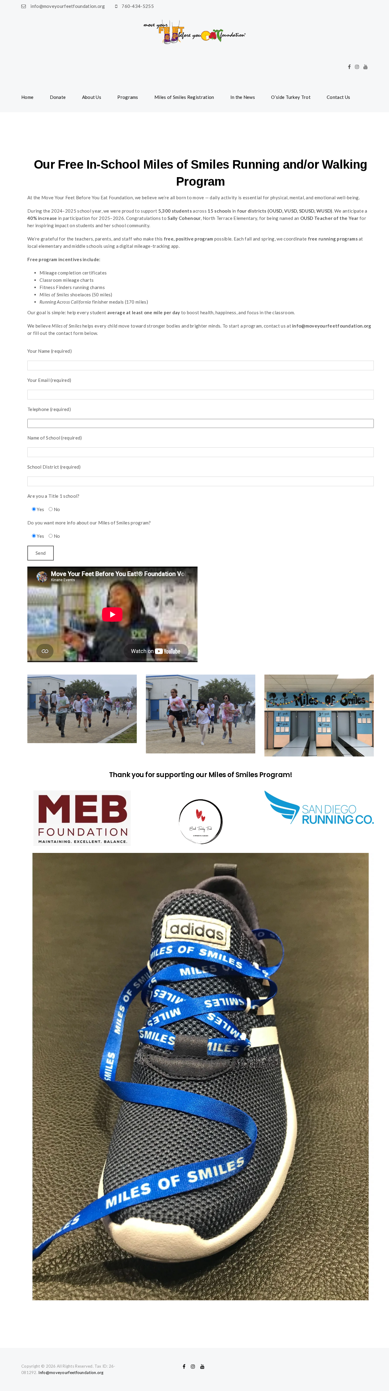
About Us (91, 97)
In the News (242, 97)
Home (27, 97)
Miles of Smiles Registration (184, 97)
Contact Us (338, 97)
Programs (127, 97)
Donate (58, 97)
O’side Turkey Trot (290, 97)
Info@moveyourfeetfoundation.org (70, 1372)
